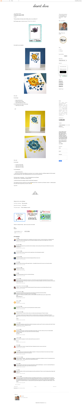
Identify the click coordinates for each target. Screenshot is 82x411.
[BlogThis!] (26, 231)
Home (35, 386)
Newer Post (16, 386)
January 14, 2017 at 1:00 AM (20, 326)
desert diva (41, 5)
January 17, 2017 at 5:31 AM (20, 373)
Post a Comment (17, 384)
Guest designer (64, 107)
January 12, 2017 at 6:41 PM (20, 241)
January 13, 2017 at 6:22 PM (20, 308)
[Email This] (24, 231)
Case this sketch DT (19, 232)
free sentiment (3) (63, 114)
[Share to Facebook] (28, 231)
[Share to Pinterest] (29, 231)
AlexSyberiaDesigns (62, 103)
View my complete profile (24, 397)
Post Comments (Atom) (21, 388)
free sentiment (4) (63, 115)
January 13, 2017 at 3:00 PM (20, 288)
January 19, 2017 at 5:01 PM (20, 382)
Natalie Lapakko (18, 311)
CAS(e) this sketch (31, 21)
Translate (62, 127)
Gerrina (17, 363)
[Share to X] (27, 231)
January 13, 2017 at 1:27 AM (20, 264)
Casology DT (65, 105)
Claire (17, 262)
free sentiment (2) (62, 113)
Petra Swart (18, 376)
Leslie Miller (18, 256)
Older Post (54, 386)
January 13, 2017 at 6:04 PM (20, 303)
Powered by (60, 76)
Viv (16, 238)
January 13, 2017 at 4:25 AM (20, 270)
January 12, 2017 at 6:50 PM (20, 248)
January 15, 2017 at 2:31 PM (20, 360)
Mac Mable (18, 244)
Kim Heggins (18, 306)
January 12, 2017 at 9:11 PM (20, 253)
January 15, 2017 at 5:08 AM (20, 347)
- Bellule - (17, 337)
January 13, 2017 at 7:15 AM (20, 275)
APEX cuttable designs (63, 102)
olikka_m (17, 300)
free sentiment (64, 112)
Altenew (61, 104)
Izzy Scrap (18, 329)
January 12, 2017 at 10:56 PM (20, 259)
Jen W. (17, 350)
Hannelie (22, 396)
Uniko (63, 111)
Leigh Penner (18, 267)
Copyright (61, 51)
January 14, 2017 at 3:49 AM (20, 334)
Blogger (45, 402)
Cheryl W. (17, 278)
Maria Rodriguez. (19, 291)
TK (16, 273)
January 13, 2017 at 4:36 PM (20, 297)
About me (61, 50)
